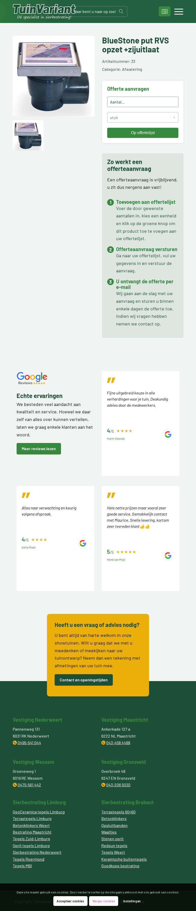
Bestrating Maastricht (32, 832)
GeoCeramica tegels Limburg (39, 811)
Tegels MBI (22, 865)
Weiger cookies (103, 901)
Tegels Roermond (28, 859)
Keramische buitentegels (124, 859)
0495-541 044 (29, 742)
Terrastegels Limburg (32, 818)
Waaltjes (109, 832)
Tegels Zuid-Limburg (31, 838)
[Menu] (176, 11)
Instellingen (132, 901)
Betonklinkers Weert (31, 825)
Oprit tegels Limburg (31, 845)
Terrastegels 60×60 (118, 811)
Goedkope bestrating (120, 865)
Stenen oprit (112, 838)
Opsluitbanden (114, 825)
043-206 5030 (118, 784)
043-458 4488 (118, 742)
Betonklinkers (114, 818)
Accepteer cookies (70, 901)
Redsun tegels (114, 845)
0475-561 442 (29, 784)
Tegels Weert (113, 852)
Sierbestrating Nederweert (37, 852)
